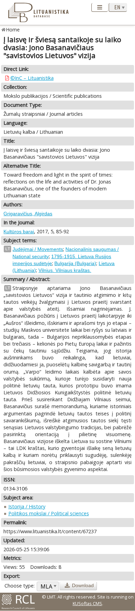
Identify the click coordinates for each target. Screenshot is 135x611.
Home (13, 29)
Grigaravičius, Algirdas (27, 213)
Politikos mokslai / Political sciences (48, 513)
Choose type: (19, 585)
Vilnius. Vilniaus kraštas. (64, 270)
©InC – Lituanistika (32, 78)
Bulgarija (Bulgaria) (75, 263)
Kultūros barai (18, 231)
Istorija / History (26, 506)
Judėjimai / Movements (37, 249)
